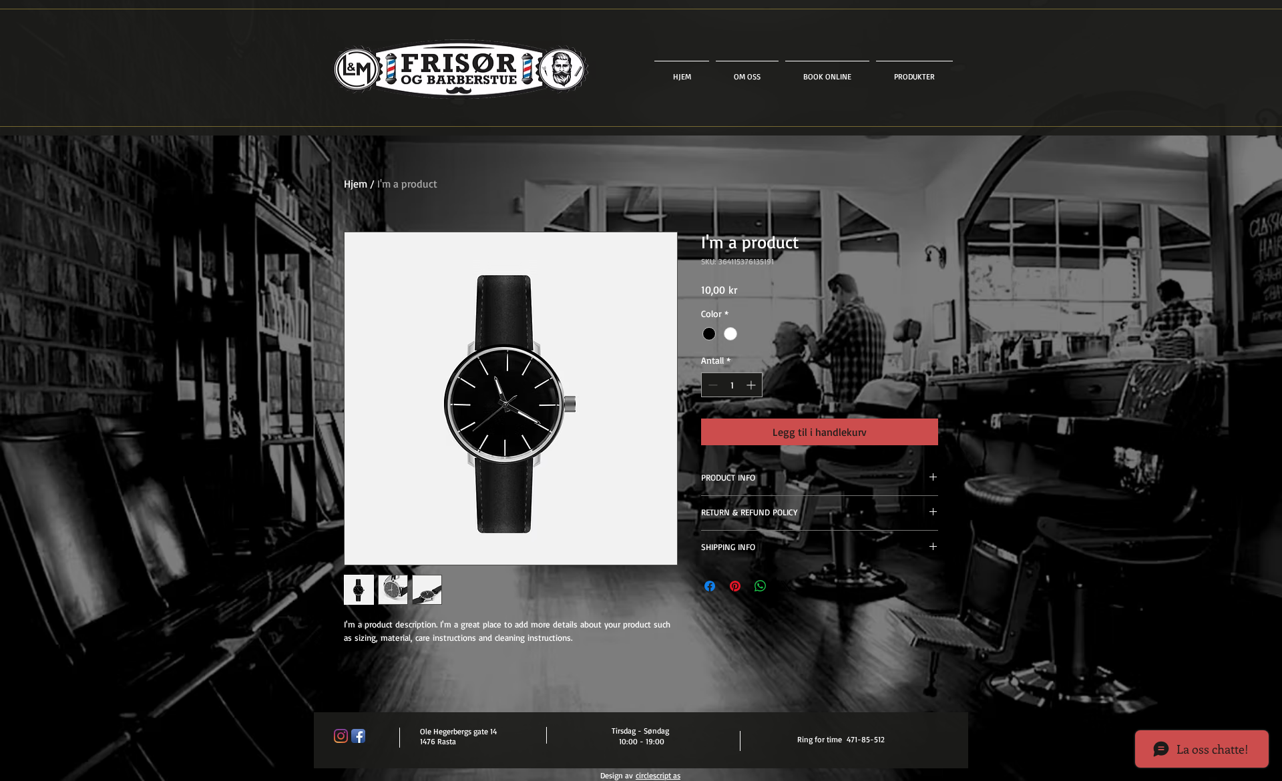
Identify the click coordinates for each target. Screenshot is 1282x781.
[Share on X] (786, 586)
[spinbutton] (732, 385)
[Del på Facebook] (710, 586)
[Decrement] (711, 385)
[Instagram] (341, 736)
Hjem (355, 183)
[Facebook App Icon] (358, 736)
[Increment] (752, 385)
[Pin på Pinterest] (735, 586)
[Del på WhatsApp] (761, 586)
